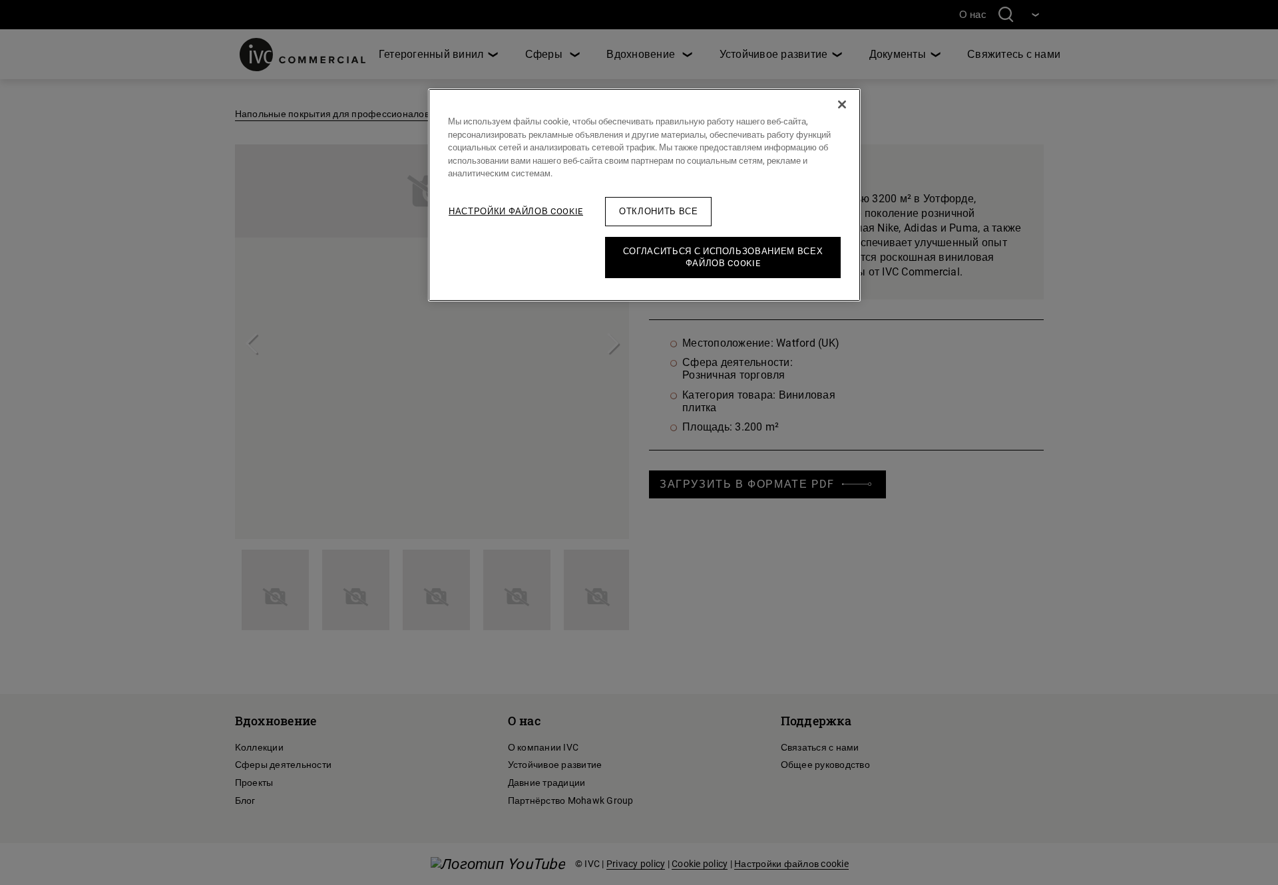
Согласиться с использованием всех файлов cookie (723, 257)
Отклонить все (658, 211)
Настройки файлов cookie (516, 211)
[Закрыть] (842, 104)
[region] (644, 194)
